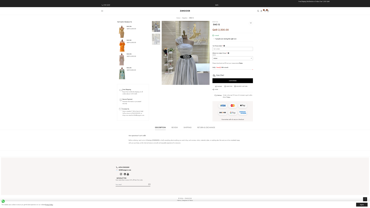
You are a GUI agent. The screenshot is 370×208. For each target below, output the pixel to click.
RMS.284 (129, 54)
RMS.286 (129, 26)
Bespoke (215, 22)
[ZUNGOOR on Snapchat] (125, 174)
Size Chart (220, 75)
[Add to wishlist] (251, 23)
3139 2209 (106, 5)
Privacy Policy (49, 205)
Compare (219, 86)
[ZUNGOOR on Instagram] (121, 174)
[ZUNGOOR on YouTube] (128, 174)
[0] (265, 11)
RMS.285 (129, 40)
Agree (362, 205)
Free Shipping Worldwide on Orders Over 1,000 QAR (314, 1)
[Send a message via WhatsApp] (3, 201)
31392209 (155, 140)
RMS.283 (129, 68)
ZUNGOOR (185, 11)
